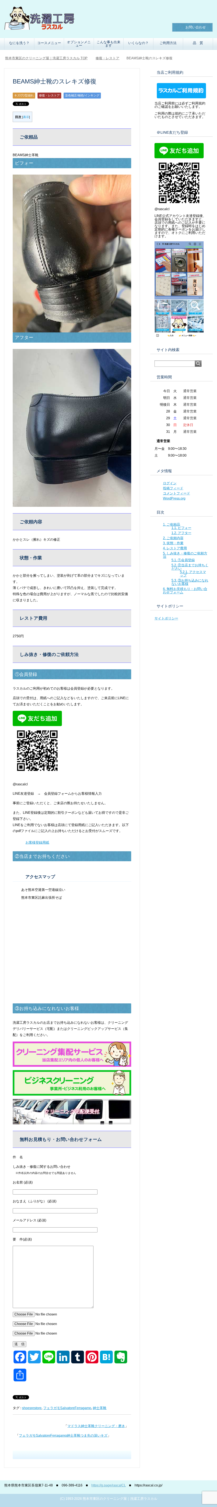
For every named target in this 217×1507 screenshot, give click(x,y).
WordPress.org (174, 498)
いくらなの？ (138, 43)
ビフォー (181, 528)
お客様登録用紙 (37, 842)
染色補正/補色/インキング (82, 95)
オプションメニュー (79, 43)
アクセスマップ (193, 573)
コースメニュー (49, 43)
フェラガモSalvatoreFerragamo (67, 1408)
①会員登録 (183, 560)
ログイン (170, 483)
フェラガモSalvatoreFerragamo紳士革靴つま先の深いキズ (63, 1435)
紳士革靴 (99, 1408)
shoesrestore (32, 1408)
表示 (26, 117)
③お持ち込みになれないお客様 (189, 582)
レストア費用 (175, 548)
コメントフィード (176, 493)
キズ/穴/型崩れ (24, 95)
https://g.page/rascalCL (108, 1485)
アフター (181, 533)
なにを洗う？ (19, 43)
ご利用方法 (168, 43)
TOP (49, 58)
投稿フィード (173, 488)
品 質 (198, 43)
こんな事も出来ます (108, 43)
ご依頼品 (171, 524)
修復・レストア (49, 95)
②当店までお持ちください (189, 566)
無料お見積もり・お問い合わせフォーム (185, 590)
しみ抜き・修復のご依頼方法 (185, 554)
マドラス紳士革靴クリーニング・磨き (96, 1426)
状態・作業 (173, 543)
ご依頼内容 (173, 538)
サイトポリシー (166, 618)
